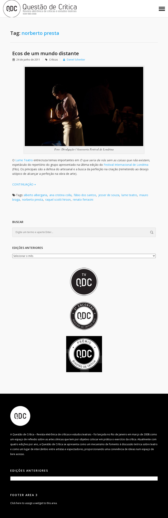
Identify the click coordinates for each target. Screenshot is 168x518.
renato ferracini (83, 199)
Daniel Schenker (76, 59)
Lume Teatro (24, 160)
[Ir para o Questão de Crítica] (20, 415)
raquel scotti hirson (58, 199)
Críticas (53, 59)
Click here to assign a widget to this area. (33, 503)
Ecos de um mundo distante (45, 53)
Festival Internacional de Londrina (126, 165)
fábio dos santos (85, 195)
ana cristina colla (60, 195)
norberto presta (32, 199)
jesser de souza (108, 195)
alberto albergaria (35, 195)
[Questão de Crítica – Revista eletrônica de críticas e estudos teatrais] (40, 8)
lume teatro (129, 195)
